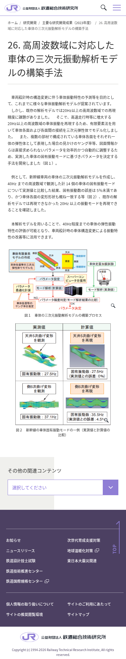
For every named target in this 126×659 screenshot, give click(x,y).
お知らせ (13, 540)
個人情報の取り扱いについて (30, 604)
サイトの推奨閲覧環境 (24, 614)
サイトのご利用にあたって (89, 604)
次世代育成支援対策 (83, 540)
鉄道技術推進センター (24, 571)
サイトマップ (78, 614)
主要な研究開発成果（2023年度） (67, 22)
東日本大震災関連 (82, 560)
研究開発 (30, 22)
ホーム (13, 22)
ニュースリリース (20, 550)
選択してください (29, 487)
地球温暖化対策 (80, 550)
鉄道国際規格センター (24, 581)
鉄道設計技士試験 (20, 560)
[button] (103, 8)
